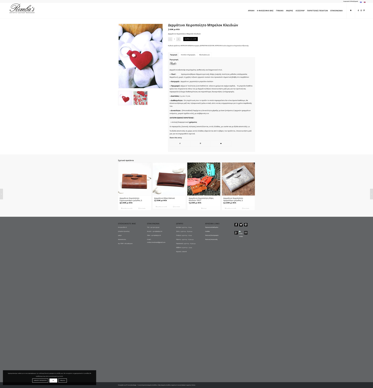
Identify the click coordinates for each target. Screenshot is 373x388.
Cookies (207, 231)
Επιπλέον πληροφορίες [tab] (188, 55)
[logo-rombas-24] (22, 10)
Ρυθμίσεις (62, 380)
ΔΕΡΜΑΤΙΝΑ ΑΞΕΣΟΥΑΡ (207, 45)
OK (53, 380)
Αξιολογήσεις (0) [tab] (204, 55)
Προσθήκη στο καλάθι (190, 39)
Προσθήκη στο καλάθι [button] (127, 208)
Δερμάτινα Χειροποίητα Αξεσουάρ (238, 45)
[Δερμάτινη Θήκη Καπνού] (1, 194)
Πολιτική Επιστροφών (212, 235)
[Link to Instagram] (361, 10)
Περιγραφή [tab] (173, 55)
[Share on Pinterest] (200, 144)
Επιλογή (204, 208)
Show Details (142, 208)
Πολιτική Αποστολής (211, 239)
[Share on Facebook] (180, 144)
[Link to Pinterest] (364, 10)
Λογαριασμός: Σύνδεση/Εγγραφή (350, 1)
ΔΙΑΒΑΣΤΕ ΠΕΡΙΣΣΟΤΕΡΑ (40, 380)
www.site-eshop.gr (132, 385)
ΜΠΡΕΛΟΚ (218, 45)
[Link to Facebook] (358, 10)
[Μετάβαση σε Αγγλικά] (365, 2)
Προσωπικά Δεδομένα (211, 227)
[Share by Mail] (221, 144)
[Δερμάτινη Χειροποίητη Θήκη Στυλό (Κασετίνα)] (371, 194)
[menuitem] (350, 1)
